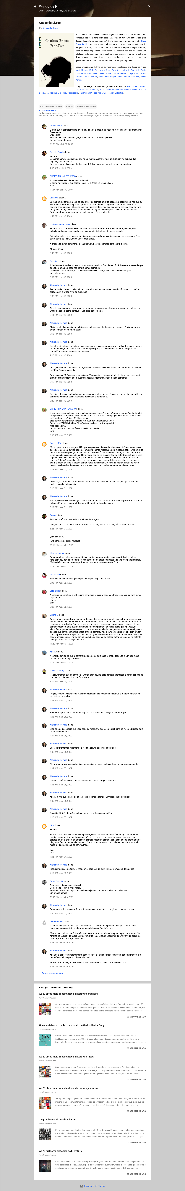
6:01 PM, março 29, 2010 (62, 966)
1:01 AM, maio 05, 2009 (61, 700)
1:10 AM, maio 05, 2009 (61, 817)
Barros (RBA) (56, 443)
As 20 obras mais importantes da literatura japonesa (68, 1088)
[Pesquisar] (149, 6)
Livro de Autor (56, 921)
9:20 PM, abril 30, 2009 (61, 401)
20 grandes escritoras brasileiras (57, 1119)
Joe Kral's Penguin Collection (110, 93)
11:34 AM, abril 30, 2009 (61, 189)
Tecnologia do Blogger (94, 1186)
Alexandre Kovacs (58, 285)
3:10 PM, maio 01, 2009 (61, 488)
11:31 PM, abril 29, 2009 (61, 144)
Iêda (52, 825)
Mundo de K (48, 6)
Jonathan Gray (105, 73)
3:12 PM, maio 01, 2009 (61, 507)
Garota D (54, 615)
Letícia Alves (56, 125)
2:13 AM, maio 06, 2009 (61, 873)
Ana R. (53, 651)
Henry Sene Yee (131, 76)
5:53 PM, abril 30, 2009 (61, 277)
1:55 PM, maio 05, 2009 (61, 857)
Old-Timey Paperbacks (68, 93)
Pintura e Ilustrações (86, 106)
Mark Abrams (82, 70)
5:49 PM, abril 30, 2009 (61, 253)
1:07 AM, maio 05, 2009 (61, 768)
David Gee (92, 73)
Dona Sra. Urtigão (58, 670)
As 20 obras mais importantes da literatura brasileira (68, 993)
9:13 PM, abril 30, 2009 (61, 334)
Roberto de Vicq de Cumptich (125, 70)
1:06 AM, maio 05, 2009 (61, 752)
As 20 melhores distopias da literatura (60, 1151)
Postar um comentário (52, 973)
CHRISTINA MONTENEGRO (63, 176)
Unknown (54, 197)
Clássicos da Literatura (51, 106)
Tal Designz (51, 93)
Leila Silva (55, 574)
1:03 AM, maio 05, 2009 (61, 717)
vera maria (55, 591)
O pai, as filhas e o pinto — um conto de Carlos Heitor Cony (71, 1025)
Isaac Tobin (104, 76)
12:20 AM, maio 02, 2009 (61, 566)
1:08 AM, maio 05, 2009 (61, 784)
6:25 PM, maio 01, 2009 (61, 528)
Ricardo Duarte (57, 152)
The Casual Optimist (136, 86)
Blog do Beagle (57, 553)
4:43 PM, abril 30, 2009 (61, 216)
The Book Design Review (87, 89)
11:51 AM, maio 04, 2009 (61, 662)
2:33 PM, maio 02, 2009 (61, 583)
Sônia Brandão (57, 881)
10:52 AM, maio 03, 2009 (61, 643)
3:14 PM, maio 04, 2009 (61, 681)
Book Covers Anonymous (111, 89)
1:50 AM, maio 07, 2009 (61, 913)
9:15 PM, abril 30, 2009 (61, 355)
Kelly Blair (93, 70)
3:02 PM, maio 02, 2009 (61, 607)
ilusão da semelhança (60, 224)
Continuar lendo (136, 1017)
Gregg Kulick (134, 73)
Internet (69, 106)
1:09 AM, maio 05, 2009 (61, 801)
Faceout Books (130, 89)
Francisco (54, 261)
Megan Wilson (116, 76)
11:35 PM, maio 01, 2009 (62, 545)
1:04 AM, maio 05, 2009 (61, 735)
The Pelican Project (88, 93)
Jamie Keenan (119, 73)
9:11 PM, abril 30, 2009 (61, 315)
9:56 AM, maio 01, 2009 (61, 435)
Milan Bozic (105, 70)
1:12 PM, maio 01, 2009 (61, 469)
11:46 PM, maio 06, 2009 (62, 897)
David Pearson (90, 76)
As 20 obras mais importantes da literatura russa (66, 1056)
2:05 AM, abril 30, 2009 (61, 168)
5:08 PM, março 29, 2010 (62, 942)
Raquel (53, 515)
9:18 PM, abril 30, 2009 (61, 382)
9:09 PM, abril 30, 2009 (61, 296)
